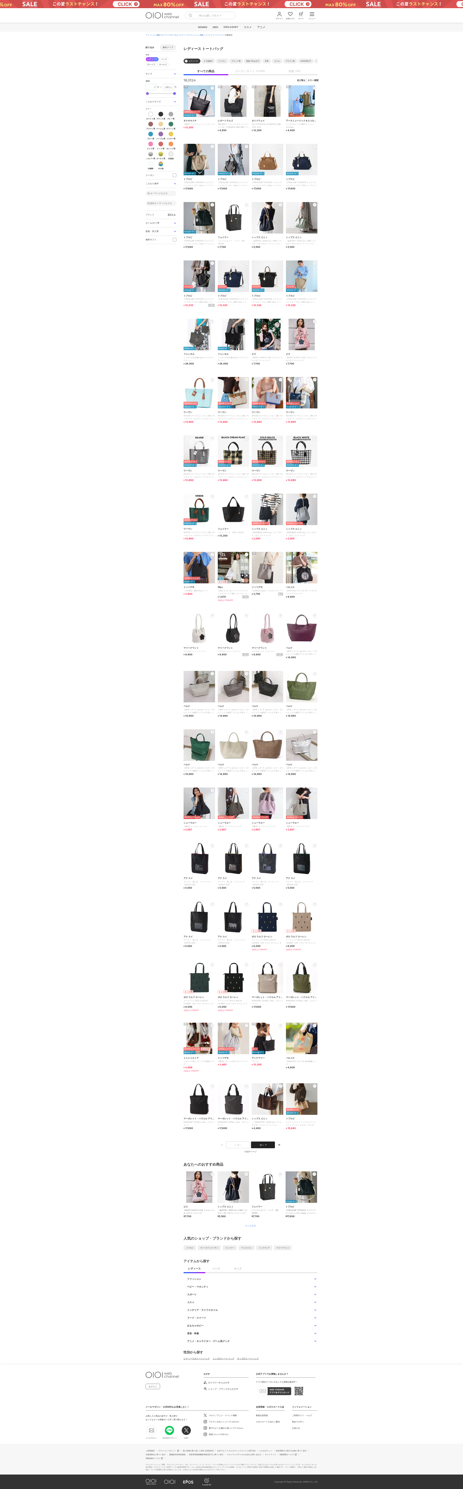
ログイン (152, 1386)
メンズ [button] (164, 59)
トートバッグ (218, 35)
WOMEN (202, 27)
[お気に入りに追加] (212, 1174)
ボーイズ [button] (151, 64)
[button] (161, 74)
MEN (215, 27)
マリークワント (283, 1248)
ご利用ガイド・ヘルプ (302, 1415)
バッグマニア (264, 1248)
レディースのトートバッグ (197, 1358)
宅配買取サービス (286, 1454)
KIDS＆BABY (230, 27)
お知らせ (296, 1428)
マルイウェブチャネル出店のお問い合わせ (244, 1454)
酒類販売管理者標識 (177, 1454)
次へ (262, 1145)
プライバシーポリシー (167, 1451)
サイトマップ (270, 1454)
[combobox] (210, 15)
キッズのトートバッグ (248, 1358)
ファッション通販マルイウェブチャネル (162, 35)
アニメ (261, 27)
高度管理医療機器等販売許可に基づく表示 (206, 1454)
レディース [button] (152, 59)
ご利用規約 (150, 1451)
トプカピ (189, 1248)
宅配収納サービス (153, 1458)
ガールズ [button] (163, 64)
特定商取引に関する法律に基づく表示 (291, 1451)
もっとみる (250, 1226)
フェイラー (229, 1248)
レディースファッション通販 (191, 35)
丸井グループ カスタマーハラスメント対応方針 (236, 1451)
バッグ (208, 35)
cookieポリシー (265, 1451)
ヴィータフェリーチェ (209, 1248)
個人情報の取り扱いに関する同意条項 (198, 1451)
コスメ (247, 27)
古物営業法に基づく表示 (155, 1454)
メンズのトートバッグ (223, 1358)
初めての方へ (298, 1421)
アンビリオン (246, 1248)
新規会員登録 (262, 1415)
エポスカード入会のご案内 (268, 1421)
